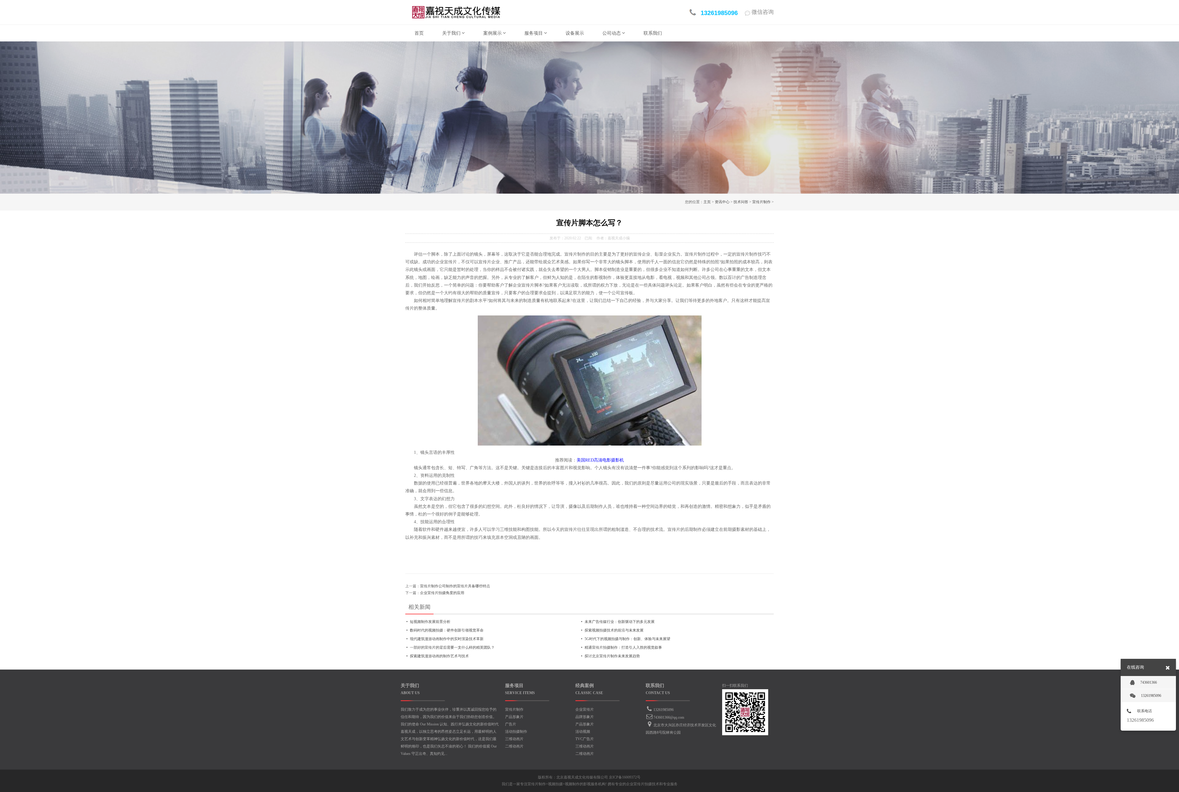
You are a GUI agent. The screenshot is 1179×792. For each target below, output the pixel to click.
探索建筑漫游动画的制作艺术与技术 (439, 656)
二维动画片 (514, 746)
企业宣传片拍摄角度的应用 (442, 593)
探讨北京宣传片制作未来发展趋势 (612, 656)
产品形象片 (514, 717)
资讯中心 (722, 202)
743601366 (1148, 682)
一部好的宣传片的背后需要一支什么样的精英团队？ (452, 647)
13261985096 (663, 710)
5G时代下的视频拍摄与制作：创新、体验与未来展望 (627, 639)
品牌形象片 (584, 717)
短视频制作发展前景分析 (430, 622)
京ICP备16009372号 (624, 777)
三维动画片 (514, 739)
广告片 (510, 724)
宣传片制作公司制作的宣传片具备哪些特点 (455, 586)
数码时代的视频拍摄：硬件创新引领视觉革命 (447, 630)
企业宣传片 (584, 709)
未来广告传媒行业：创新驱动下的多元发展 (620, 622)
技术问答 (740, 202)
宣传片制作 (761, 202)
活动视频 (582, 731)
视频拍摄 (555, 784)
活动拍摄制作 (516, 731)
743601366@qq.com (668, 717)
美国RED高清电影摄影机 (600, 460)
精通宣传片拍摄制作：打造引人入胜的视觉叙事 (623, 647)
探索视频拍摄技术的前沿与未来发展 (614, 630)
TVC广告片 (584, 739)
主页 (707, 202)
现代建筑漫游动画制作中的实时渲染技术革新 (447, 639)
